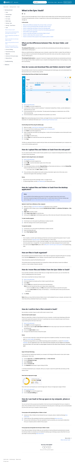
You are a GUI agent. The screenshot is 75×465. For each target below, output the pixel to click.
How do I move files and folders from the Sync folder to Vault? (36, 33)
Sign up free (60, 2)
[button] (11, 10)
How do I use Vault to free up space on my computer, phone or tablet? (38, 36)
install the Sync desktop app (38, 127)
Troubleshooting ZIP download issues (49, 119)
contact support (30, 339)
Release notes (18, 459)
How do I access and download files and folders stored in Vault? (37, 26)
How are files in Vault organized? (30, 31)
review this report (36, 239)
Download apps (12, 459)
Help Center (5, 6)
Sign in (55, 2)
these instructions (58, 418)
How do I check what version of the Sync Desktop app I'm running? (45, 199)
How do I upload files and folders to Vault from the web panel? (36, 28)
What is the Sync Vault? (10, 29)
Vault (18, 6)
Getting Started (13, 6)
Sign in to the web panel (29, 104)
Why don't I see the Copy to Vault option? (53, 244)
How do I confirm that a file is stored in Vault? (33, 35)
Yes (44, 447)
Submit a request (67, 2)
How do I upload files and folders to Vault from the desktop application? (38, 30)
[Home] (8, 2)
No (49, 447)
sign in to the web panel (49, 129)
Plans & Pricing (50, 2)
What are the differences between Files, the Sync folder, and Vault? (37, 25)
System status (6, 459)
